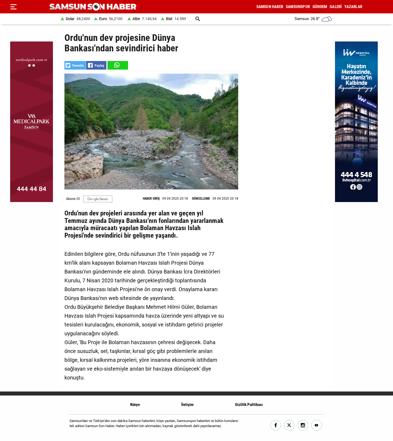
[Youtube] (316, 425)
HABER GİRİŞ (151, 198)
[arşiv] (197, 18)
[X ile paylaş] (75, 65)
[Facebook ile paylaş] (96, 65)
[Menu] (13, 6)
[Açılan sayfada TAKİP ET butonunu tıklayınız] (97, 199)
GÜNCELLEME (201, 198)
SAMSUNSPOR (298, 6)
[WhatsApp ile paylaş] (117, 65)
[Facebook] (275, 425)
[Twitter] (289, 425)
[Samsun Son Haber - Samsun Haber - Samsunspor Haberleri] (92, 7)
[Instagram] (303, 425)
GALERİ (336, 6)
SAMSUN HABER (269, 6)
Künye (135, 404)
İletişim (187, 404)
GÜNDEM (320, 6)
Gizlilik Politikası (249, 404)
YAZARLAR (353, 6)
